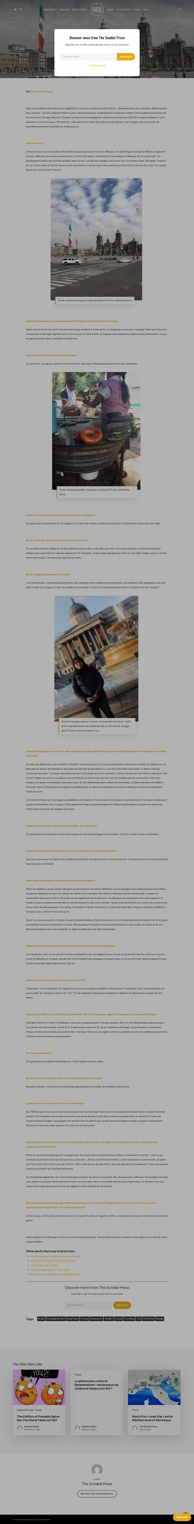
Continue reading (97, 65)
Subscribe (126, 56)
